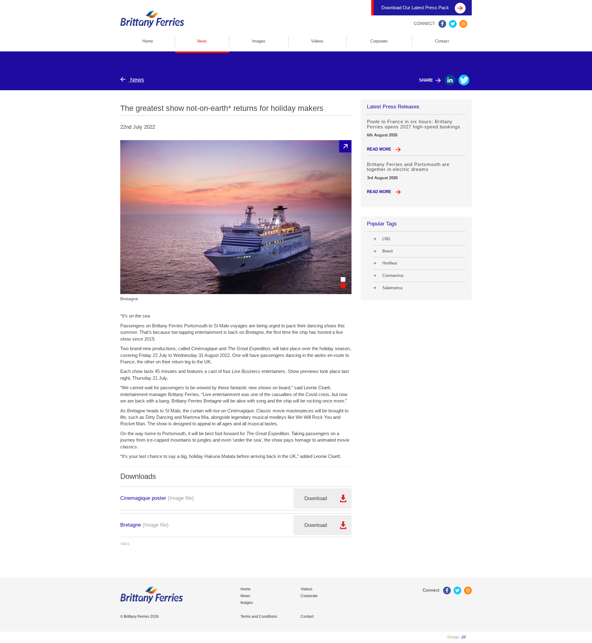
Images (258, 41)
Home (147, 41)
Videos (317, 41)
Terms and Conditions (258, 616)
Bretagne (130, 525)
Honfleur (389, 263)
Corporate (379, 41)
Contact (442, 41)
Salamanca (392, 287)
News (202, 41)
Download (315, 498)
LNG (386, 239)
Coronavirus (393, 275)
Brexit (387, 251)
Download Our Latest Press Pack (415, 7)
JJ (463, 637)
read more (380, 149)
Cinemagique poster (143, 498)
